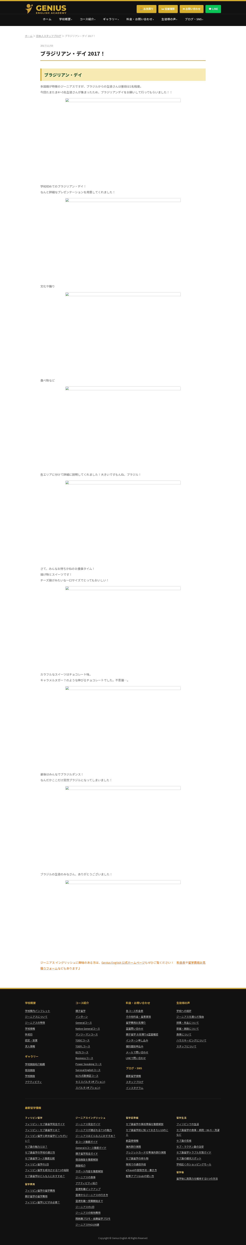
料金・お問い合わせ (139, 19)
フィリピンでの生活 (187, 1124)
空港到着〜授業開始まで (89, 1201)
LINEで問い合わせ (136, 1058)
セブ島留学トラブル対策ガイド (193, 1152)
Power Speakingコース (89, 1064)
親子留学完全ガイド (87, 1153)
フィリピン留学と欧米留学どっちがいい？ (46, 1138)
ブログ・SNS (193, 19)
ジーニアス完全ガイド (88, 1124)
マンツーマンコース (87, 1034)
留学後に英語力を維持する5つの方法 (197, 1178)
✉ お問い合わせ (191, 9)
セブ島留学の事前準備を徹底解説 (144, 1124)
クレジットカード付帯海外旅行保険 (146, 1152)
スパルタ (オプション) (88, 1087)
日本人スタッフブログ (48, 36)
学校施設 (30, 1076)
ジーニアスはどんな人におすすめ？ (96, 1136)
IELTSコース (82, 1052)
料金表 (181, 962)
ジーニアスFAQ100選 (87, 1224)
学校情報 (30, 1028)
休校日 (28, 1034)
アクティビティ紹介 (86, 1183)
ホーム (47, 19)
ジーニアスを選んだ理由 (190, 1016)
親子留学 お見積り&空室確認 (142, 1034)
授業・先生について (187, 1022)
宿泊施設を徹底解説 (87, 1159)
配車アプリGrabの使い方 (140, 1176)
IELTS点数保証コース (87, 1076)
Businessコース (84, 1058)
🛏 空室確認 (168, 9)
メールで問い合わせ (137, 1052)
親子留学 (81, 1011)
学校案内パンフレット (37, 1011)
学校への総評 (183, 1011)
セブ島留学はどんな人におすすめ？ (45, 1176)
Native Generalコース (88, 1028)
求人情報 (30, 1046)
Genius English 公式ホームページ (123, 962)
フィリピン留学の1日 (37, 1164)
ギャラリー (110, 19)
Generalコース (84, 1022)
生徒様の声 (168, 19)
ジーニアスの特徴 (35, 1022)
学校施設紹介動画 (35, 1064)
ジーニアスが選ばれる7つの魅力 (94, 1130)
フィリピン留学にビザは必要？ (42, 1202)
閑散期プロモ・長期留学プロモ (93, 1218)
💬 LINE (213, 9)
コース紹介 (87, 19)
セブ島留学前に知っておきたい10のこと (147, 1132)
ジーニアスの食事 (86, 1177)
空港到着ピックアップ (88, 1189)
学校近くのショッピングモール (193, 1164)
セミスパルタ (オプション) (90, 1081)
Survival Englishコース (88, 1070)
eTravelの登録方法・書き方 (141, 1170)
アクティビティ (33, 1082)
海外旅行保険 (133, 1146)
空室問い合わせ (134, 1028)
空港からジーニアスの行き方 (92, 1195)
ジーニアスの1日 (85, 1207)
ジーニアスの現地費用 (88, 1212)
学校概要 (65, 19)
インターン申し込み (137, 1040)
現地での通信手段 (136, 1164)
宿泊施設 (30, 1070)
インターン (82, 1016)
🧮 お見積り (146, 9)
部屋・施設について (187, 1028)
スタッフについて (186, 1046)
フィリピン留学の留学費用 (40, 1190)
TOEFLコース (83, 1046)
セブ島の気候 (183, 1140)
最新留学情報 (133, 1076)
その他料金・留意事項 (138, 1016)
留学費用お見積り (136, 1022)
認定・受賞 (31, 1040)
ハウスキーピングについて (191, 1040)
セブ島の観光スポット (188, 1158)
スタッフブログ (134, 1082)
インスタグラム (134, 1088)
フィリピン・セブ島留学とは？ (42, 1130)
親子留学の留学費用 (36, 1196)
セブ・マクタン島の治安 (190, 1146)
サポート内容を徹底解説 (89, 1171)
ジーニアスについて (36, 1016)
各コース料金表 (134, 1011)
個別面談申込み (134, 1046)
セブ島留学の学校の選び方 (40, 1152)
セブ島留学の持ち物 (137, 1158)
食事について (183, 1034)
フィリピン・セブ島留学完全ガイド (45, 1124)
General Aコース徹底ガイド (91, 1148)
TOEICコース (83, 1040)
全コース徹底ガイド (87, 1142)
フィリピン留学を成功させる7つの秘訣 (47, 1170)
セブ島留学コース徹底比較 (40, 1158)
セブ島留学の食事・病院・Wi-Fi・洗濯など (197, 1132)
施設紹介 (81, 1165)
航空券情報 (132, 1140)
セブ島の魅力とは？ (36, 1146)
